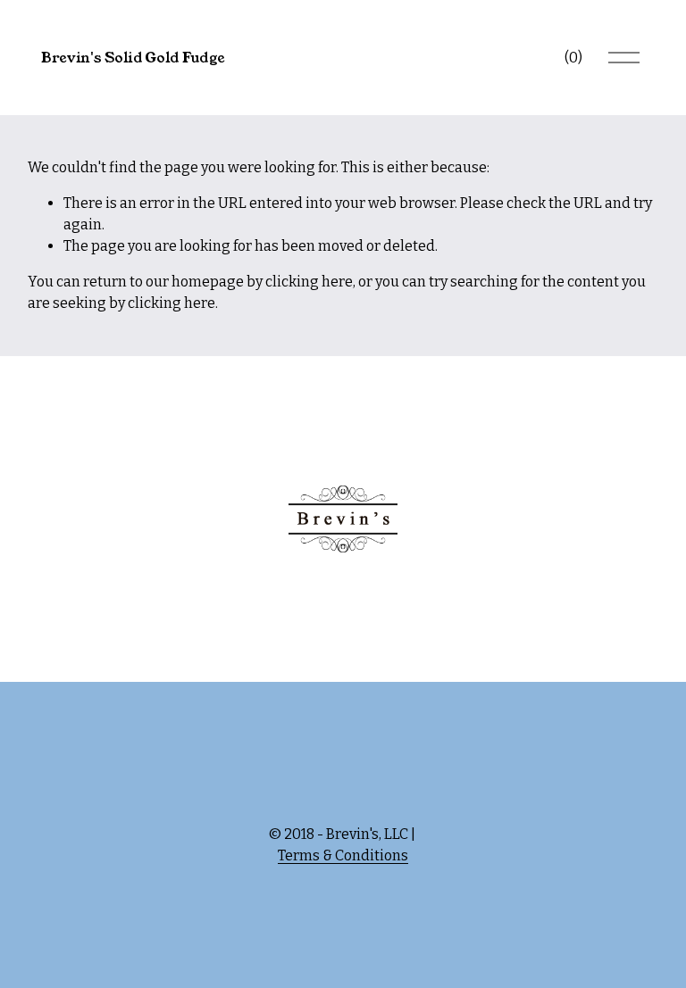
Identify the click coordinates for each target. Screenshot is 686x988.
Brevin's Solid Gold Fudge (133, 57)
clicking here (309, 281)
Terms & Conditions (343, 855)
